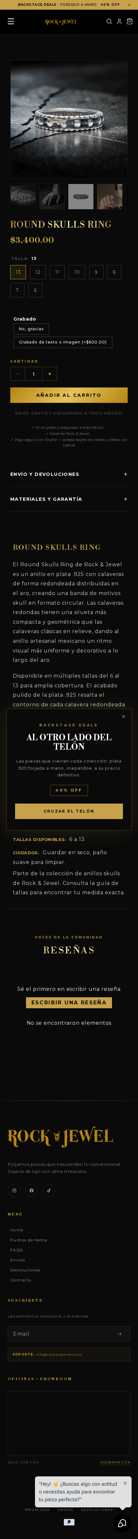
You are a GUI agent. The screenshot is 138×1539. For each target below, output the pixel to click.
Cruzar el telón (69, 811)
